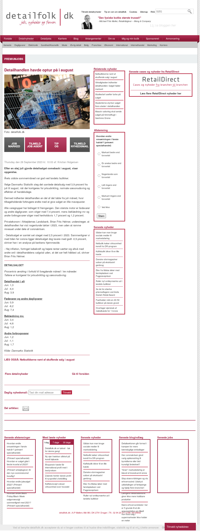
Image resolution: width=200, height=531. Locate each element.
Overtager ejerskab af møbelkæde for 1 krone (107, 309)
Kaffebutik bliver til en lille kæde (107, 253)
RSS (153, 11)
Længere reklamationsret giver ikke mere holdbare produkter (133, 496)
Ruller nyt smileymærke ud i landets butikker (109, 282)
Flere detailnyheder (16, 374)
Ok (163, 527)
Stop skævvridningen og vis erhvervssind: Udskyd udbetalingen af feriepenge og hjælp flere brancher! (135, 483)
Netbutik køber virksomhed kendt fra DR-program (108, 245)
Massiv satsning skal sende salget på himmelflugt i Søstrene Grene (108, 114)
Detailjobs (46, 38)
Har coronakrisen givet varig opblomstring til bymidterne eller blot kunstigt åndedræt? (132, 459)
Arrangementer (93, 38)
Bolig (86, 45)
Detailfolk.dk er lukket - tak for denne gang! (57, 450)
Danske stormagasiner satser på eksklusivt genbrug (106, 262)
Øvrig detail (75, 45)
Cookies (133, 11)
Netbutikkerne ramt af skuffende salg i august (106, 75)
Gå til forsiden (80, 374)
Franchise (96, 45)
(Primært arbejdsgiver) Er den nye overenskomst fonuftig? (19, 472)
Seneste (7, 45)
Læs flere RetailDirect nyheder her (160, 93)
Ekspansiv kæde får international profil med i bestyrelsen (56, 467)
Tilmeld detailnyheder (91, 11)
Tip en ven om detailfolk (115, 11)
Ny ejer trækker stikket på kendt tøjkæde (57, 458)
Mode (64, 45)
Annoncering (173, 38)
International (122, 45)
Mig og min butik (130, 38)
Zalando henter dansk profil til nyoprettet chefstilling (58, 477)
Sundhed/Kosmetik (50, 45)
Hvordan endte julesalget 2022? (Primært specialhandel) (18, 484)
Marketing (152, 45)
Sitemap (144, 11)
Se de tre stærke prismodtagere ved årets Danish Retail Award (107, 291)
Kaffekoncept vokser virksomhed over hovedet (57, 485)
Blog (76, 38)
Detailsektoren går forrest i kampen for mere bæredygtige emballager (134, 446)
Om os (111, 38)
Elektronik (33, 45)
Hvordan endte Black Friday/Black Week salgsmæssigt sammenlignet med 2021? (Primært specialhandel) (19, 499)
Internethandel (137, 45)
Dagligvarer (19, 45)
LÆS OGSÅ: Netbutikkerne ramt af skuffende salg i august (39, 359)
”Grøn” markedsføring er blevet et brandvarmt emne (134, 471)
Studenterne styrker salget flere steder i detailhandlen (107, 104)
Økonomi (108, 45)
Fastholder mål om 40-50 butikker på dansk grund (107, 301)
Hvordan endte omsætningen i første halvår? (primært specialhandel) (17, 448)
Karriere (62, 38)
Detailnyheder (26, 38)
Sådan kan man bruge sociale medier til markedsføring (106, 235)
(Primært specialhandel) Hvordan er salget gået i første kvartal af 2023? (18, 461)
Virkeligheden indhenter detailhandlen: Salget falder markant (107, 85)
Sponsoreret (152, 38)
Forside (8, 38)
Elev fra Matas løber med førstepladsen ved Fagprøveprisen (107, 273)
